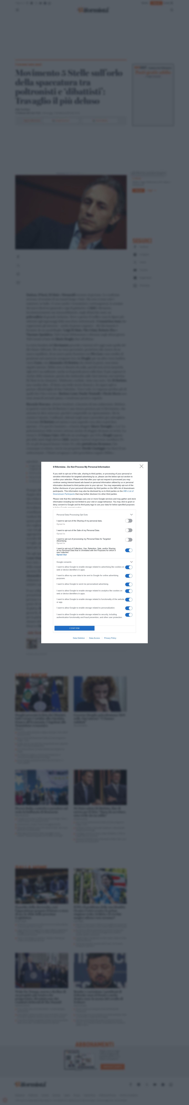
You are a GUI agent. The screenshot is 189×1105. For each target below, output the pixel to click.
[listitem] (94, 514)
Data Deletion (79, 638)
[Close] (142, 467)
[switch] (128, 521)
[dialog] (94, 552)
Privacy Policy (110, 638)
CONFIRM (74, 628)
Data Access (94, 638)
